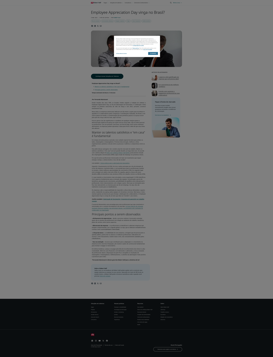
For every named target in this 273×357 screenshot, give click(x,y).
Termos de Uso (136, 48)
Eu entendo (153, 53)
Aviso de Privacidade (147, 49)
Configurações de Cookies (138, 45)
